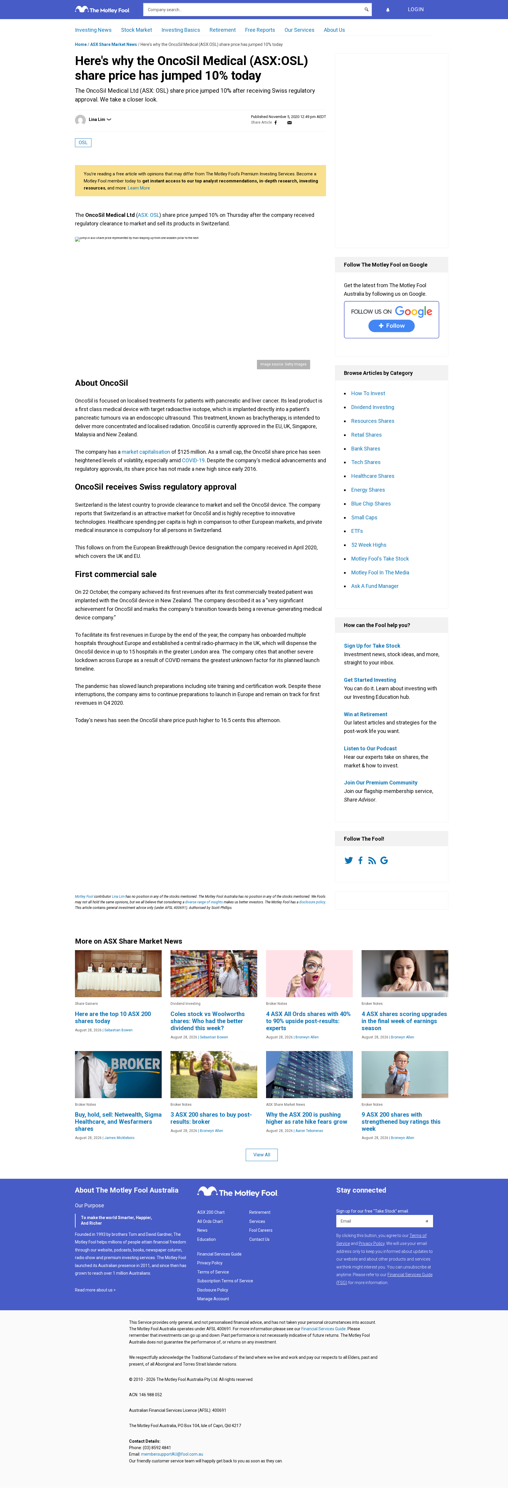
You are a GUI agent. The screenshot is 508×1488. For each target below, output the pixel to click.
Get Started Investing (370, 680)
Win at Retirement (365, 714)
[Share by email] (289, 123)
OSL (83, 142)
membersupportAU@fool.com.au (172, 1454)
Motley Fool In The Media (380, 572)
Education (206, 1239)
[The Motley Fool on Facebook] (361, 860)
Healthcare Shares (373, 476)
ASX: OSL (148, 215)
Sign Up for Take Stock (372, 646)
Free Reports (260, 30)
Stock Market (136, 30)
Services (257, 1221)
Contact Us (259, 1239)
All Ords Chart (210, 1221)
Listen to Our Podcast (370, 748)
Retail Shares (366, 435)
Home (81, 44)
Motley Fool (84, 897)
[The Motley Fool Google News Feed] (385, 860)
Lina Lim (97, 119)
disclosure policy (312, 902)
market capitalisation (146, 452)
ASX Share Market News (113, 44)
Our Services (300, 30)
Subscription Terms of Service (225, 1280)
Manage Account (213, 1298)
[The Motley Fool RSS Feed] (373, 860)
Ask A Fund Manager (375, 586)
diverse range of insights (204, 902)
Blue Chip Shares (371, 504)
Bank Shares (365, 448)
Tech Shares (366, 462)
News (202, 1230)
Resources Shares (373, 421)
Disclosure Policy (212, 1290)
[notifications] (388, 9)
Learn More (139, 188)
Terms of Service (213, 1272)
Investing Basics (180, 30)
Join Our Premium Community (380, 782)
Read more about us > (95, 1290)
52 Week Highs (369, 545)
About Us (334, 30)
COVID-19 (193, 460)
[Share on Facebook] (275, 123)
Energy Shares (368, 490)
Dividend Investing (372, 407)
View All (261, 1155)
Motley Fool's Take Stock (380, 559)
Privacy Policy (210, 1263)
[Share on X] (282, 123)
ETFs (357, 531)
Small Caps (364, 517)
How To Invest (368, 393)
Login (416, 9)
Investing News (93, 30)
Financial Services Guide (219, 1254)
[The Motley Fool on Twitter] (350, 860)
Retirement (223, 30)
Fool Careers (261, 1230)
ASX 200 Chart (211, 1212)
